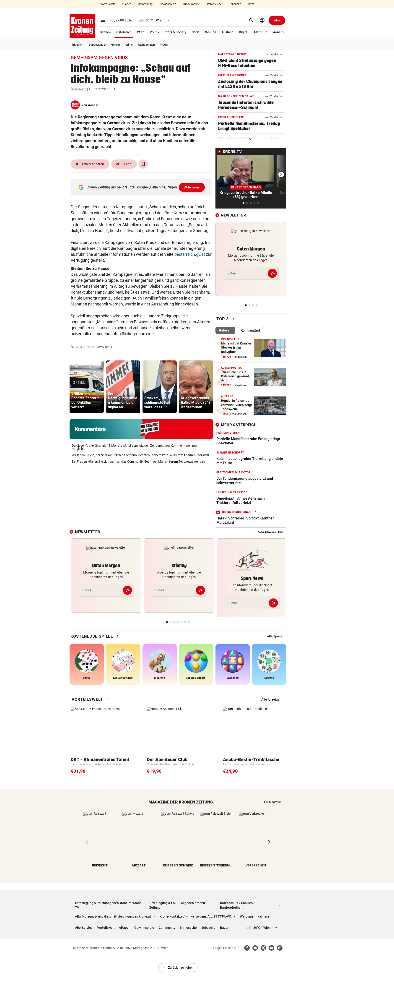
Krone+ (105, 32)
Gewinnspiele (168, 4)
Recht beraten (146, 44)
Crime (128, 44)
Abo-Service (84, 927)
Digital (244, 32)
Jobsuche (235, 4)
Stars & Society (175, 32)
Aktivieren (191, 187)
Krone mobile (191, 4)
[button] (266, 32)
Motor (258, 32)
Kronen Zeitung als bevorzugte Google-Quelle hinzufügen (142, 187)
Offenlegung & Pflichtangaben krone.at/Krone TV (108, 905)
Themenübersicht (196, 455)
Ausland (227, 32)
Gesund (210, 32)
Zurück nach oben (178, 967)
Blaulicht (77, 44)
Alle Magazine (272, 802)
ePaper (126, 4)
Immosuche (214, 4)
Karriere (263, 916)
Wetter (164, 44)
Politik (154, 32)
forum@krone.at (181, 461)
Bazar (251, 4)
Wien (140, 32)
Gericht (115, 44)
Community (145, 4)
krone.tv (278, 32)
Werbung (246, 916)
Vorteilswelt (107, 4)
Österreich (124, 32)
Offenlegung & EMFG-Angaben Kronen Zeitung (177, 905)
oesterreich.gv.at (189, 254)
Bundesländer (97, 44)
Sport (196, 32)
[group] (87, 386)
